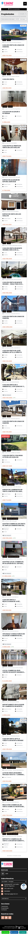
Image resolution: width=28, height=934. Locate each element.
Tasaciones (4, 906)
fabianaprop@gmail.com (11, 894)
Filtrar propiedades (15, 9)
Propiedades (5, 908)
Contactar (15, 932)
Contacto (4, 910)
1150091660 (7, 891)
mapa (23, 19)
